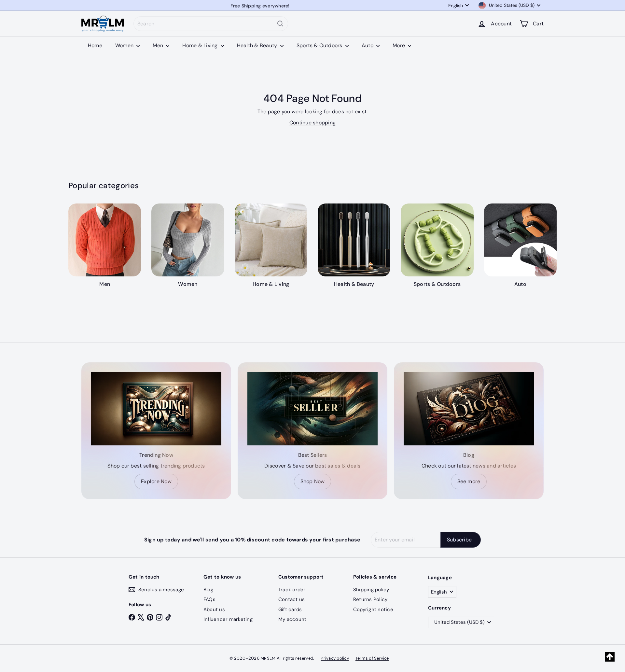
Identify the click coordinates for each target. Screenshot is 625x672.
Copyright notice (373, 609)
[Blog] (469, 408)
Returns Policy (370, 599)
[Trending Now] (156, 408)
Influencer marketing (228, 619)
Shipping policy (371, 589)
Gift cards (290, 609)
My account (292, 619)
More (399, 45)
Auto (368, 45)
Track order (292, 589)
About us (214, 609)
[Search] (280, 23)
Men (158, 45)
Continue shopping (312, 122)
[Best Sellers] (312, 408)
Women (125, 45)
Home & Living (200, 45)
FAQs (209, 599)
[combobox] (210, 23)
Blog (208, 589)
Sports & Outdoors (320, 45)
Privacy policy (335, 658)
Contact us (291, 599)
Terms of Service (372, 658)
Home (95, 45)
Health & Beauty (258, 45)
